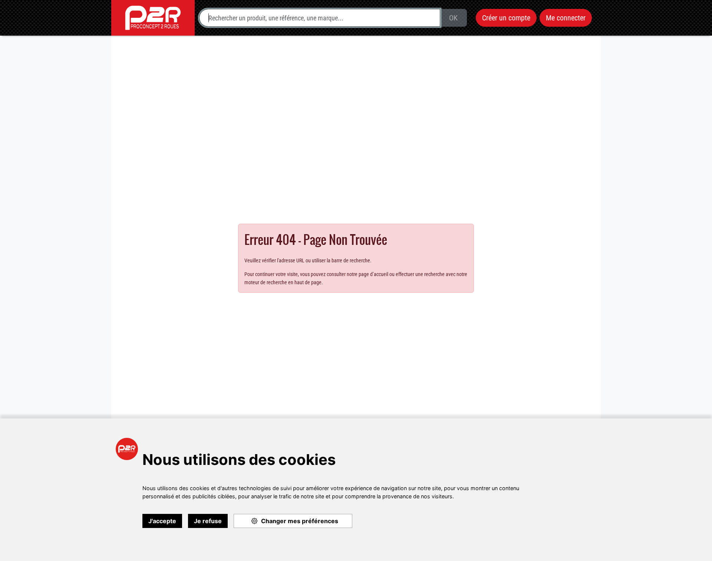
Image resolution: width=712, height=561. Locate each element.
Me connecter (566, 17)
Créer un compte (506, 17)
